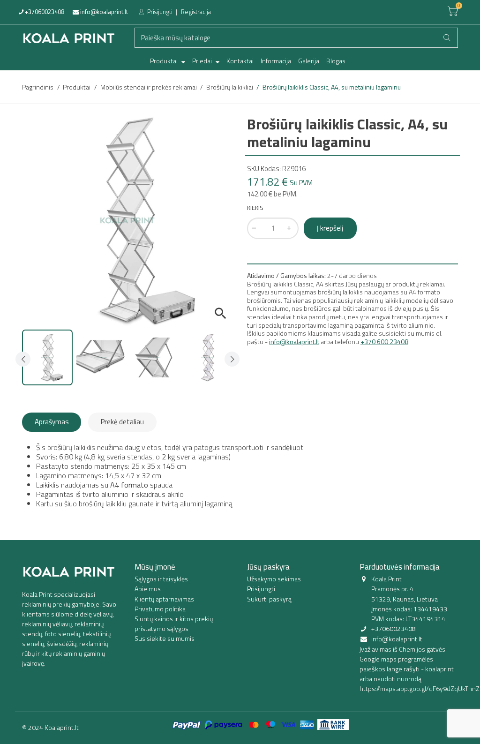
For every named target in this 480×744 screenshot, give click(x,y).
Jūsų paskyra (268, 567)
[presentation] (22, 359)
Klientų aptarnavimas (164, 599)
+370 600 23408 (384, 342)
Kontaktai (240, 61)
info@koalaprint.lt (103, 11)
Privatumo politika (160, 609)
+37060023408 (43, 11)
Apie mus (148, 589)
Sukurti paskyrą (269, 599)
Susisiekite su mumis (165, 638)
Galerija (308, 61)
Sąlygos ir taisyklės (161, 579)
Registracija (196, 11)
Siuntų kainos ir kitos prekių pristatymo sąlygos (174, 623)
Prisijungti (159, 11)
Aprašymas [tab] (52, 421)
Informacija (276, 61)
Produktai (164, 61)
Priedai (202, 61)
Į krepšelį (330, 228)
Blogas (335, 61)
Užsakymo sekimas (274, 579)
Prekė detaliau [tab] (122, 421)
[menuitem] (167, 61)
